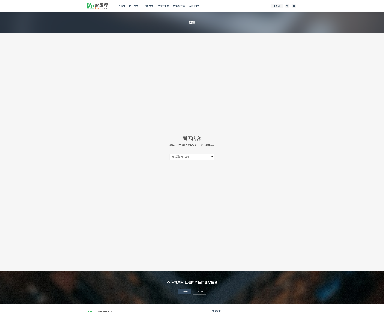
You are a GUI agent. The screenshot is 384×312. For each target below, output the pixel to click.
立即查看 (184, 292)
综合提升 (195, 6)
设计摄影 (164, 6)
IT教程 (134, 6)
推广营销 (148, 6)
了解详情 (199, 292)
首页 (122, 6)
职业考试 (180, 6)
